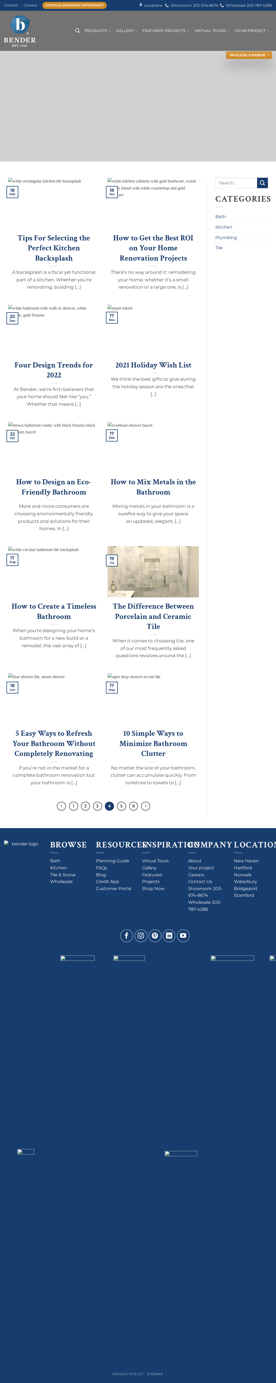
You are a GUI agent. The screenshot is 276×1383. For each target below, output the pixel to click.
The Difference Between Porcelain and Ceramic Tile (153, 616)
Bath (220, 216)
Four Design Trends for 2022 (54, 370)
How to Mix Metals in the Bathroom (153, 487)
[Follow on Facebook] (126, 935)
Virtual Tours (210, 30)
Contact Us (200, 881)
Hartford (243, 867)
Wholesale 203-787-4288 (248, 5)
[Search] (77, 30)
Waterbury (245, 881)
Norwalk (243, 874)
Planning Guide (112, 860)
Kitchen (223, 227)
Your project (201, 867)
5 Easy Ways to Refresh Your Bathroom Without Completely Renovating (53, 744)
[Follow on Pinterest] (155, 935)
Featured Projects (164, 30)
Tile (219, 247)
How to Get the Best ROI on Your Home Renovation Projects (153, 248)
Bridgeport (246, 888)
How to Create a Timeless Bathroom (54, 611)
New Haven (246, 860)
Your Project (250, 30)
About (195, 860)
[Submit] (262, 183)
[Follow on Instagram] (140, 935)
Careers (30, 5)
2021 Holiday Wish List (153, 365)
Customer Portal (113, 888)
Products (96, 30)
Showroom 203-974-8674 (193, 5)
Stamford (244, 895)
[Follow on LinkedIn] (169, 935)
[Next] (145, 806)
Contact (11, 5)
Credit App (107, 881)
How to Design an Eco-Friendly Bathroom (53, 487)
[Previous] (61, 806)
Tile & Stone (62, 874)
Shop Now (153, 888)
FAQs (101, 867)
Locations (152, 5)
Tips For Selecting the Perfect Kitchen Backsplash (54, 248)
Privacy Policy (128, 1374)
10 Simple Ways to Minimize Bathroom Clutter (153, 744)
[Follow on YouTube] (183, 935)
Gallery (125, 30)
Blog (101, 874)
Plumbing (226, 237)
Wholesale (61, 881)
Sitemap (155, 1374)
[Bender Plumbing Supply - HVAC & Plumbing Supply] (25, 31)
